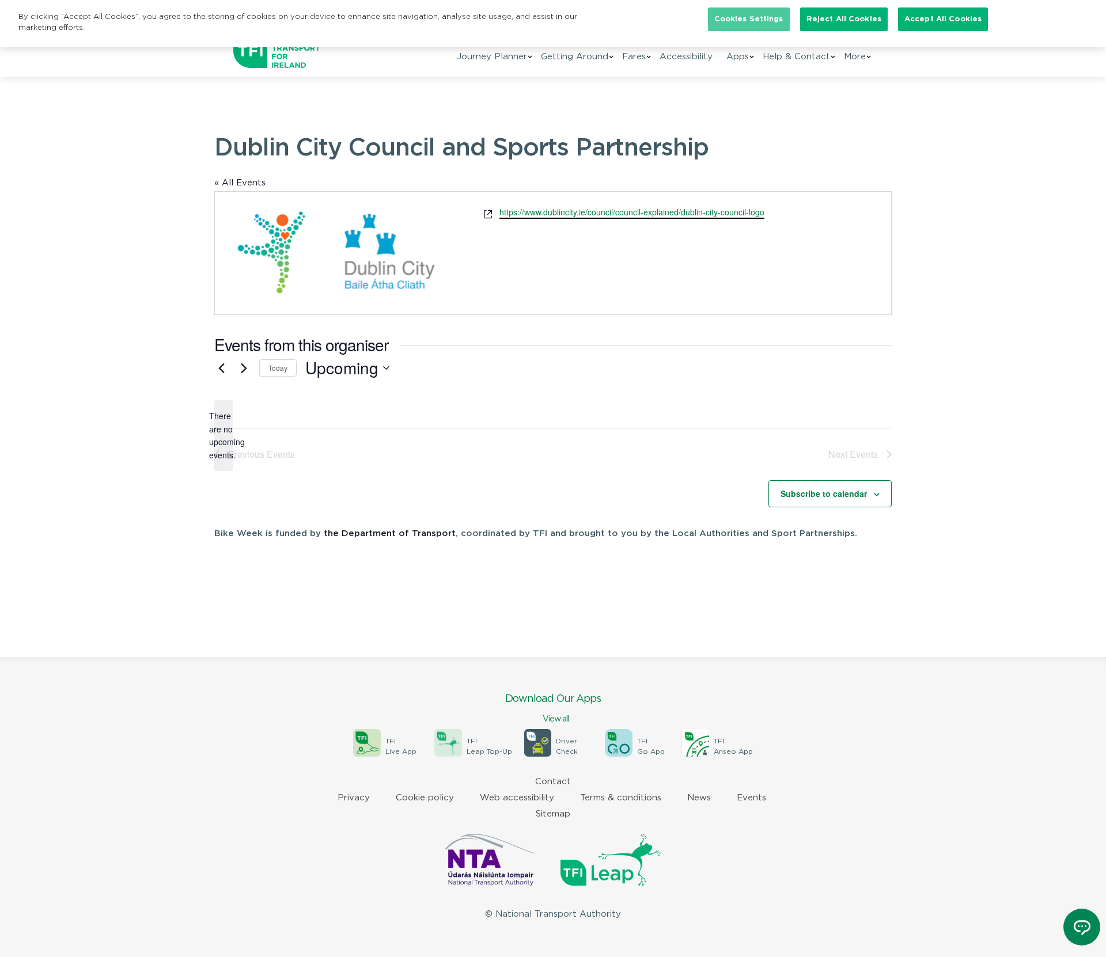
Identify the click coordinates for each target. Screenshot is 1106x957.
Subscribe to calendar (824, 493)
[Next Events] (244, 368)
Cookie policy (425, 798)
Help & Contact (796, 56)
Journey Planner (492, 56)
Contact (553, 781)
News (699, 798)
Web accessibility (517, 798)
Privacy (354, 798)
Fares (634, 56)
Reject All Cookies (843, 19)
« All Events (240, 183)
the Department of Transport (390, 533)
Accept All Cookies (943, 19)
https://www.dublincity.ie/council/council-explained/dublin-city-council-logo (631, 212)
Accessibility (686, 56)
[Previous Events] (221, 368)
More (855, 56)
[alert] (223, 435)
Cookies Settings (748, 19)
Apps (737, 56)
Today (277, 368)
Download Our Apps (553, 708)
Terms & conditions (620, 798)
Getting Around (574, 56)
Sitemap (553, 814)
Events (751, 798)
